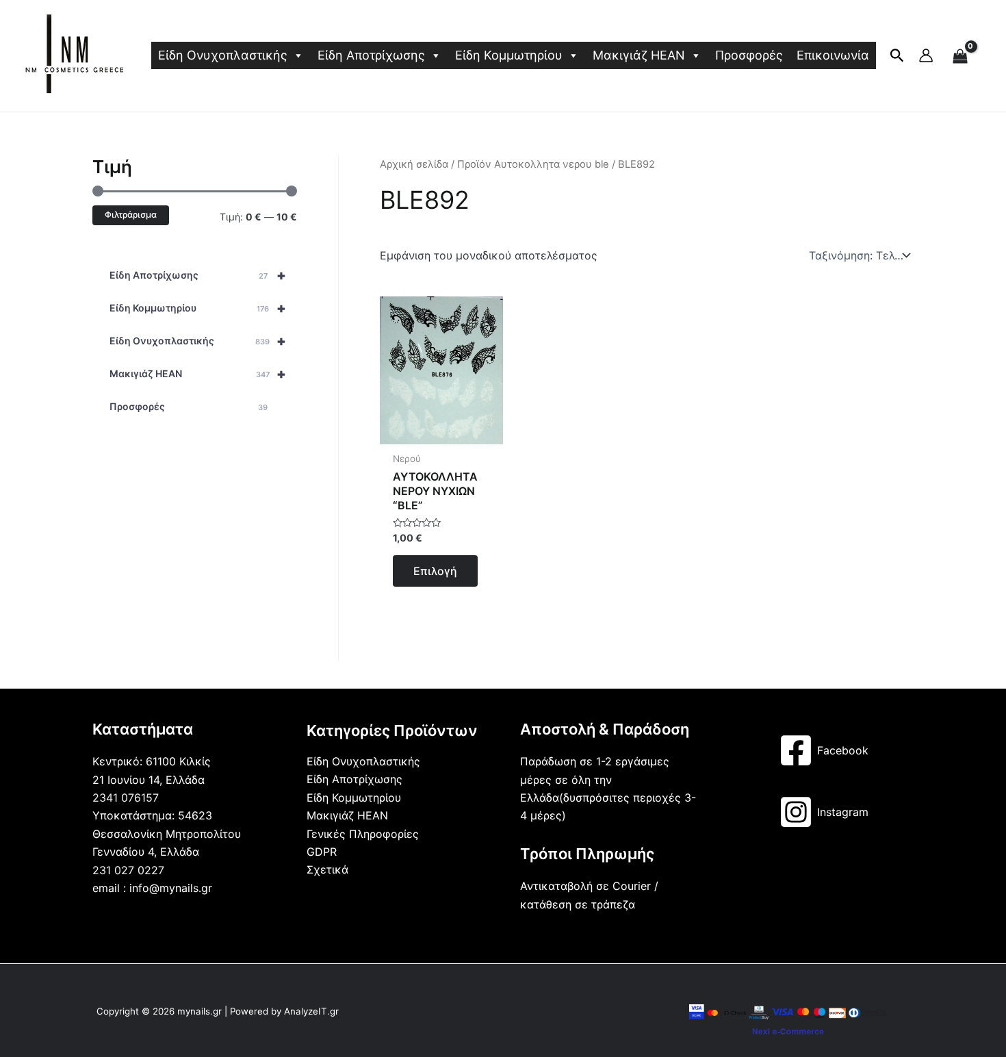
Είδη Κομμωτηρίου (509, 55)
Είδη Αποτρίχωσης (371, 55)
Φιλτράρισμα (131, 214)
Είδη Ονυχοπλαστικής (222, 55)
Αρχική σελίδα (414, 164)
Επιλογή (435, 571)
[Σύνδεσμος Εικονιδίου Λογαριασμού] (925, 55)
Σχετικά (327, 869)
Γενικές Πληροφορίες (363, 834)
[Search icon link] (897, 58)
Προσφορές (749, 55)
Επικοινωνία (833, 55)
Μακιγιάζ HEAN (639, 55)
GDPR (322, 851)
